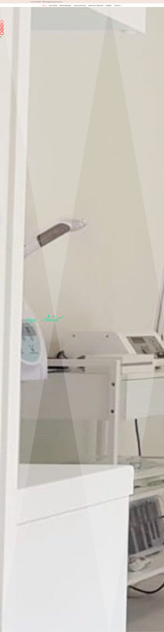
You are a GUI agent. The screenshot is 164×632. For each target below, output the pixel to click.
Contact (117, 5)
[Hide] (1, 37)
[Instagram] (2, 26)
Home (44, 5)
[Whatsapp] (2, 29)
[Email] (2, 33)
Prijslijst (109, 5)
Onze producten (80, 5)
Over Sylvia (53, 5)
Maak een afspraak (95, 5)
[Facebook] (2, 22)
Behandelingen (65, 5)
